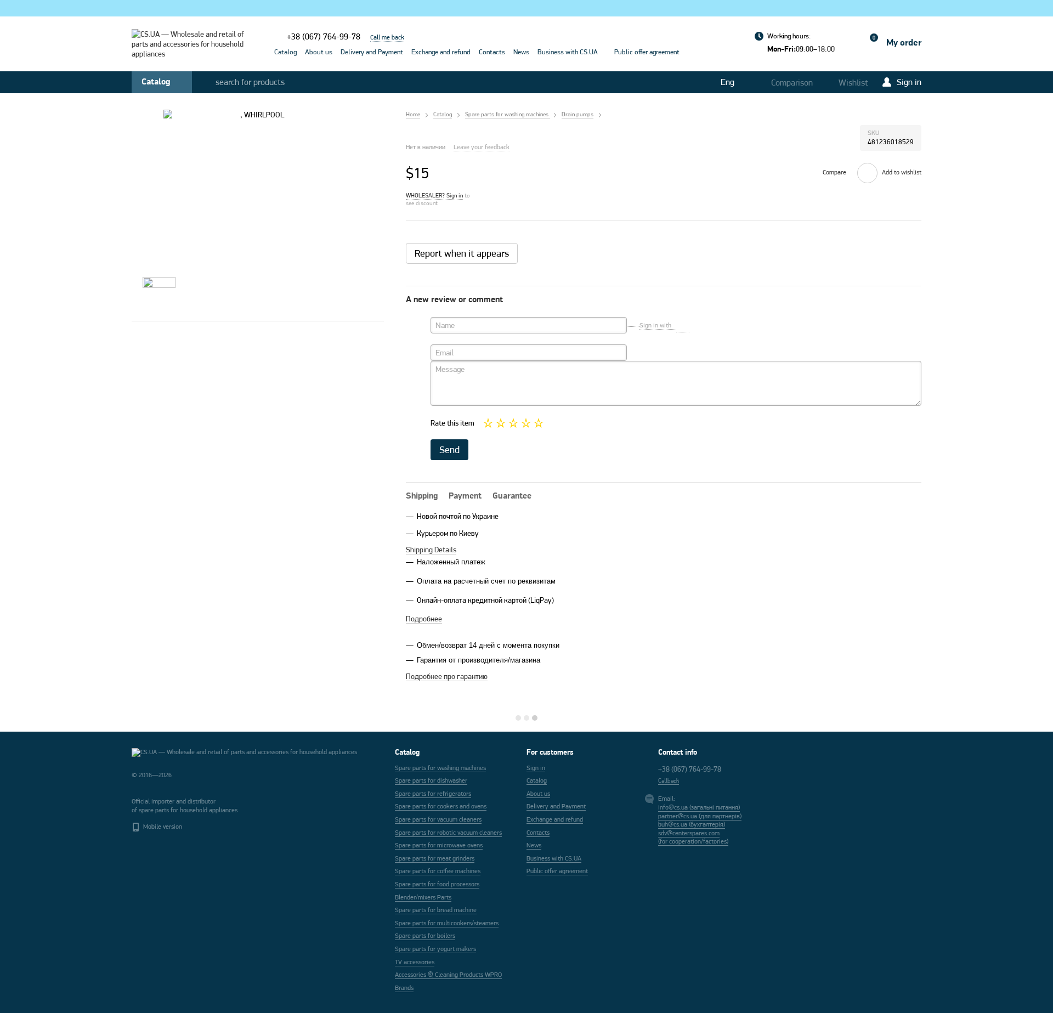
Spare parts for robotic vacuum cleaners (448, 832)
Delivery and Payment (372, 52)
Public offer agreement (647, 52)
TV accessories (414, 962)
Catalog (285, 52)
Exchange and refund (441, 52)
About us (318, 52)
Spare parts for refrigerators (433, 793)
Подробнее (424, 618)
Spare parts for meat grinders (434, 858)
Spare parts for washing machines (440, 768)
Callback (668, 780)
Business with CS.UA (567, 52)
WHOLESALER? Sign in (434, 195)
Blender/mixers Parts (423, 897)
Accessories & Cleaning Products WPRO (448, 974)
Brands (404, 988)
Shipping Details (431, 549)
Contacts (492, 52)
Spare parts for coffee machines (437, 871)
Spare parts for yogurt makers (435, 949)
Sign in (535, 768)
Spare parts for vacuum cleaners (438, 819)
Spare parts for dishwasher (431, 780)
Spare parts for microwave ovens (439, 845)
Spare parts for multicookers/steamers (447, 923)
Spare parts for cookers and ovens (440, 806)
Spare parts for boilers (425, 936)
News (521, 52)
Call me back (387, 37)
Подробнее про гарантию (447, 676)
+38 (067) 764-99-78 (323, 36)
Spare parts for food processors (437, 884)
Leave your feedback (481, 147)
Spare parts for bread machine (436, 910)
